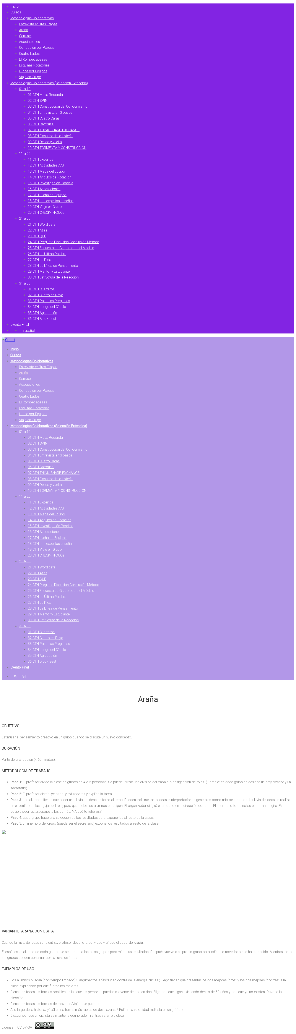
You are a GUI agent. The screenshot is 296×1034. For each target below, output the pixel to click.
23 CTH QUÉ (37, 236)
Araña (23, 30)
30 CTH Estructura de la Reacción (53, 277)
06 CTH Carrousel (41, 124)
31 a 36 (25, 283)
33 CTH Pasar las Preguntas (49, 301)
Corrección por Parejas (36, 47)
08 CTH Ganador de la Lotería (50, 136)
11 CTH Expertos (40, 159)
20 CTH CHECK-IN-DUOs (46, 212)
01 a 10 (25, 89)
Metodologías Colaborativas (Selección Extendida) (49, 83)
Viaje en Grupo (30, 77)
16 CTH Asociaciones (44, 189)
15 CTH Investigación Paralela (50, 183)
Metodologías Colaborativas (32, 18)
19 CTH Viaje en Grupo (45, 207)
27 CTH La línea (39, 260)
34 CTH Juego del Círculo (47, 307)
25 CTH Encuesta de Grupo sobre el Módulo (61, 248)
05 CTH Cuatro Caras (44, 118)
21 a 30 (25, 218)
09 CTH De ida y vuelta (45, 142)
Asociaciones (29, 42)
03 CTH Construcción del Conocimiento (58, 106)
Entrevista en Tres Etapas (38, 24)
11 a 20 (25, 154)
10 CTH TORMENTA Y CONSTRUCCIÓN (57, 148)
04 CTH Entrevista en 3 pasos (50, 112)
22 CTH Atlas (37, 230)
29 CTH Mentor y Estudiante (49, 271)
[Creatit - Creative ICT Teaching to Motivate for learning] (8, 340)
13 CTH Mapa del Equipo (46, 171)
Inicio (14, 6)
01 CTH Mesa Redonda (45, 95)
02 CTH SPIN (37, 101)
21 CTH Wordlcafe (41, 224)
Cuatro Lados (29, 54)
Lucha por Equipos (33, 71)
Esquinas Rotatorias (34, 65)
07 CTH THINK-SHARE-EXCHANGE (54, 130)
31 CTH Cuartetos (41, 289)
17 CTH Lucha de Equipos (47, 195)
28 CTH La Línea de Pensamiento (53, 266)
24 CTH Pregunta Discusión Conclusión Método (63, 242)
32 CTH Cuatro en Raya (45, 295)
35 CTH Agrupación (42, 313)
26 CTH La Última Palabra (47, 254)
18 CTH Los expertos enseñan (50, 201)
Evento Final (19, 324)
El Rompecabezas (33, 59)
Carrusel (25, 36)
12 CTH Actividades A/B (46, 165)
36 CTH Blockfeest (42, 319)
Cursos (15, 12)
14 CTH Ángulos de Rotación (49, 177)
